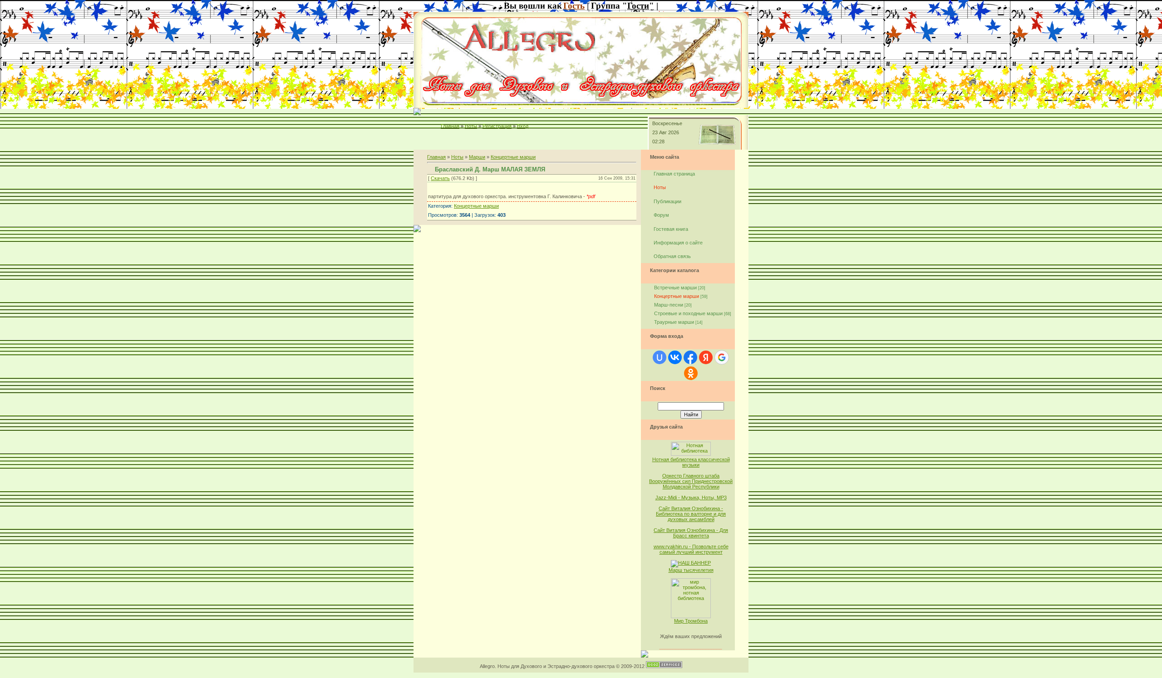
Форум (661, 215)
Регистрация (497, 126)
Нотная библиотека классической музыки (691, 462)
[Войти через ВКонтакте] (675, 357)
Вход (522, 126)
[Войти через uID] (659, 357)
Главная (450, 126)
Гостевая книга (671, 229)
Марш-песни (668, 304)
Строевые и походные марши (688, 313)
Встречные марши (675, 287)
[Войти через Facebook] (690, 357)
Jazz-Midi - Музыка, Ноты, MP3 (691, 497)
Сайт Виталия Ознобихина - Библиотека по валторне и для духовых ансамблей (691, 514)
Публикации (667, 201)
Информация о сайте (678, 242)
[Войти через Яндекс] (706, 357)
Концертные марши (513, 157)
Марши (477, 157)
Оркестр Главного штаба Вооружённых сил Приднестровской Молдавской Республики (691, 481)
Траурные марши (674, 322)
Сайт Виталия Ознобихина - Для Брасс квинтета (691, 532)
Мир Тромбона (691, 621)
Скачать (440, 178)
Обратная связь (672, 256)
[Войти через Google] (721, 357)
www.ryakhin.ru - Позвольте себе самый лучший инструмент (691, 549)
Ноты (471, 126)
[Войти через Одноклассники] (691, 373)
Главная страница (674, 173)
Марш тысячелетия (691, 570)
